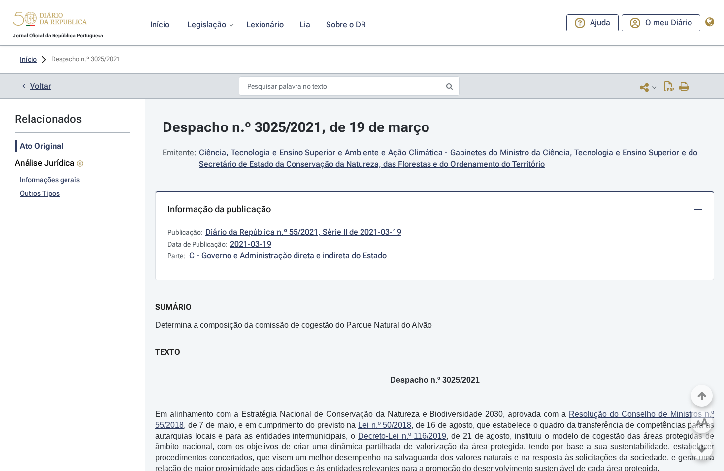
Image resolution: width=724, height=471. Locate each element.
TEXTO (167, 352)
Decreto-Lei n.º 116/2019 (402, 436)
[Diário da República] (50, 21)
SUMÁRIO (173, 307)
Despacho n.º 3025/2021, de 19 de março (296, 127)
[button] (50, 20)
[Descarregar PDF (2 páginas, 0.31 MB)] (669, 87)
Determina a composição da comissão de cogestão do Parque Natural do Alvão (293, 325)
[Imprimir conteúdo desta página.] (684, 87)
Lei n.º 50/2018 (384, 425)
